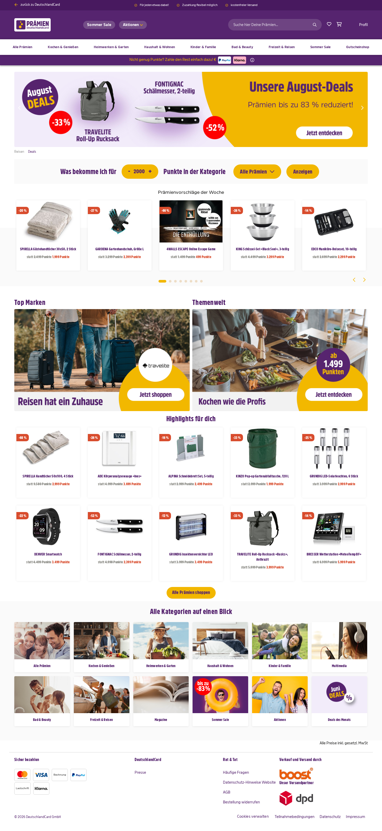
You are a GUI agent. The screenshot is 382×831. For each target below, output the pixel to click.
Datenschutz (330, 817)
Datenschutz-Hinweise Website (249, 782)
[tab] (176, 760)
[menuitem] (63, 47)
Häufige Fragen (236, 772)
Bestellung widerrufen (241, 802)
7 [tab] (196, 281)
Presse (140, 772)
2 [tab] (170, 281)
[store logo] (41, 24)
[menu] (191, 47)
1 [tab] (162, 281)
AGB (226, 792)
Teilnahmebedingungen (294, 817)
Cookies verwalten (253, 816)
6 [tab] (191, 281)
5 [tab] (186, 281)
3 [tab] (175, 281)
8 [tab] (201, 281)
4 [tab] (180, 281)
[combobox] (275, 24)
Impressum (355, 817)
